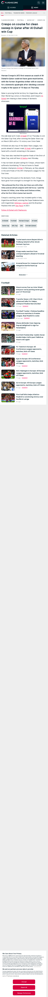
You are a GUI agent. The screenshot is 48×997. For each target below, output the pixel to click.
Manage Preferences (24, 993)
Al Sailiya (24, 158)
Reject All (24, 987)
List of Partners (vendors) (10, 976)
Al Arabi (28, 148)
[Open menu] (43, 2)
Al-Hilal (20, 168)
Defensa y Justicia (21, 203)
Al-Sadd (23, 136)
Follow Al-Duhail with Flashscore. (14, 210)
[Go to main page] (11, 2)
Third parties (37, 966)
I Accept (24, 982)
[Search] (39, 2)
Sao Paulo (19, 206)
